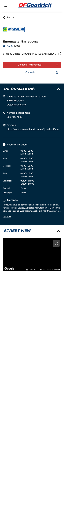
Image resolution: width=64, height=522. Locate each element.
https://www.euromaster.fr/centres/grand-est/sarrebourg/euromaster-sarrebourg (33, 129)
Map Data (34, 270)
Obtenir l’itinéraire (16, 104)
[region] (32, 254)
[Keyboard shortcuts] (27, 270)
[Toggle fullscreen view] (56, 243)
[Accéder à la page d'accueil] (35, 6)
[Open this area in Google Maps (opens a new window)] (9, 269)
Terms (42, 270)
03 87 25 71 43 (14, 117)
